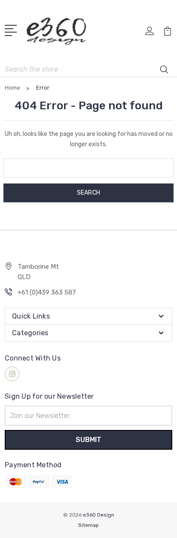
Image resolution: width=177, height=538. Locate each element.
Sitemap (88, 525)
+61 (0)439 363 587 (47, 292)
